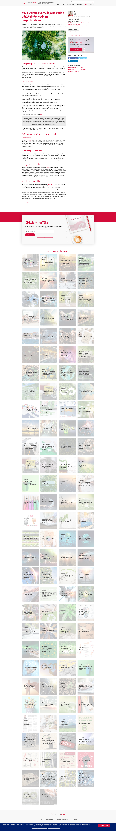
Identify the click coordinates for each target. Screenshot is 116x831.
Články (86, 4)
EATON (28, 154)
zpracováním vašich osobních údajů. (45, 237)
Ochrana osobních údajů (62, 819)
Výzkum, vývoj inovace (74, 71)
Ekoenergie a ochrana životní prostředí (78, 69)
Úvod (58, 4)
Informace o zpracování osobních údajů (39, 828)
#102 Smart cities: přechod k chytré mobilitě (78, 26)
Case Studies (79, 4)
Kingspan (29, 140)
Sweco (47, 167)
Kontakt (75, 819)
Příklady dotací (49, 819)
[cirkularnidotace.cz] (29, 3)
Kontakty (92, 4)
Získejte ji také (76, 49)
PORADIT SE (28, 202)
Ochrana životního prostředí (76, 35)
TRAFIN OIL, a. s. (50, 184)
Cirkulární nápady (70, 4)
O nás (63, 4)
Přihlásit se (30, 235)
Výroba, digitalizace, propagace (76, 67)
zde (41, 114)
